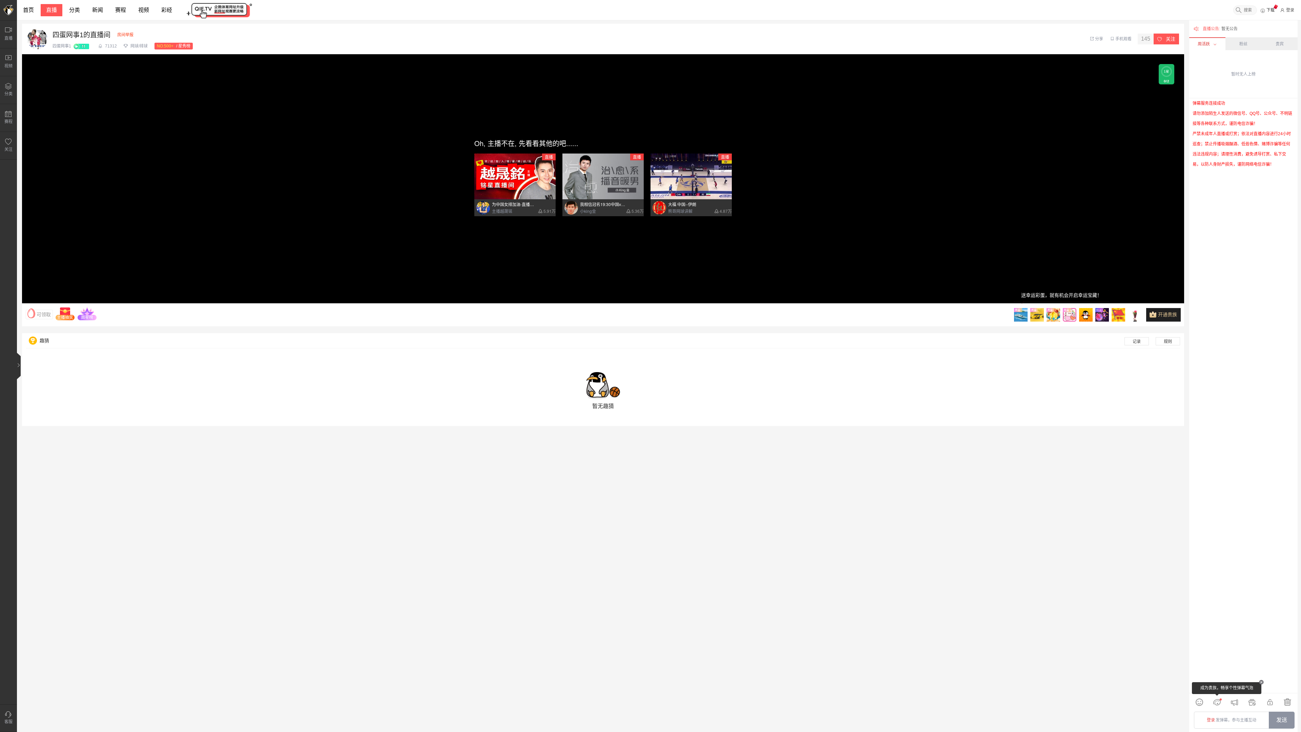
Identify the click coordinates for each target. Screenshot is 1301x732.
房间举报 (125, 35)
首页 (28, 10)
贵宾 (1280, 44)
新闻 (97, 10)
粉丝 (1243, 44)
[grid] (1243, 395)
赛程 (120, 10)
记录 (1137, 341)
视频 (143, 10)
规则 (1168, 341)
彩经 (166, 10)
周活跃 (1204, 44)
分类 (74, 10)
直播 (51, 10)
